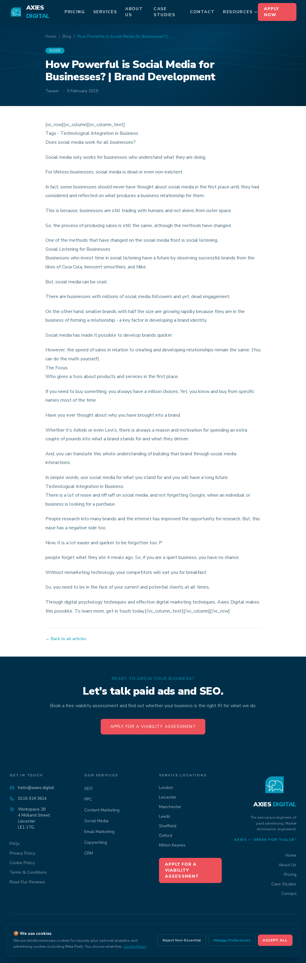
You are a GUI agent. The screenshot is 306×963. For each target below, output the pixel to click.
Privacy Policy (22, 853)
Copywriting (95, 842)
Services (105, 12)
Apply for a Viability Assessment (153, 726)
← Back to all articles (65, 639)
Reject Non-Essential (182, 940)
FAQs (15, 843)
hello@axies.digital (36, 787)
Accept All (275, 940)
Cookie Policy (22, 863)
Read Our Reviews (27, 882)
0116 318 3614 (32, 798)
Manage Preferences (231, 940)
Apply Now (271, 12)
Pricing (75, 12)
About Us (134, 12)
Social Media (96, 821)
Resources (238, 12)
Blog (66, 36)
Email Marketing (99, 832)
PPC (88, 799)
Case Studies (164, 12)
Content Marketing (102, 810)
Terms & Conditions (28, 872)
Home (50, 36)
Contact (202, 12)
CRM (88, 853)
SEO (88, 788)
